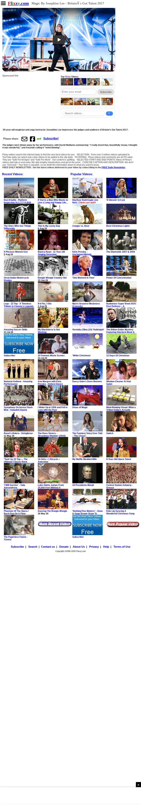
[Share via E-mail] (24, 138)
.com (18, 3)
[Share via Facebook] (33, 138)
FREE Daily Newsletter (113, 167)
